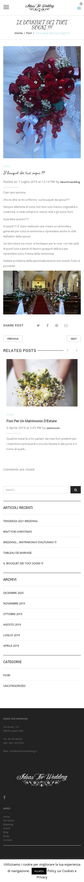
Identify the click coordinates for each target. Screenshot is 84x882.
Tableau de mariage (17, 553)
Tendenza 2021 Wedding (20, 521)
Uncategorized (14, 686)
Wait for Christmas (17, 532)
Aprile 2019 (11, 646)
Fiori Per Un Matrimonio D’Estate (31, 421)
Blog (5, 832)
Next (74, 338)
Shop (6, 836)
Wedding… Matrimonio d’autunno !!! (29, 542)
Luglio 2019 (11, 635)
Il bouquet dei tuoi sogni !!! (23, 563)
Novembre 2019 (14, 603)
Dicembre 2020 (13, 593)
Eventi (6, 828)
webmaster (53, 428)
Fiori (29, 33)
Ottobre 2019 (12, 614)
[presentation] (67, 350)
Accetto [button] (39, 871)
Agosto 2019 (12, 624)
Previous (13, 338)
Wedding (8, 824)
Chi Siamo (8, 820)
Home (19, 33)
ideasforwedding (70, 182)
